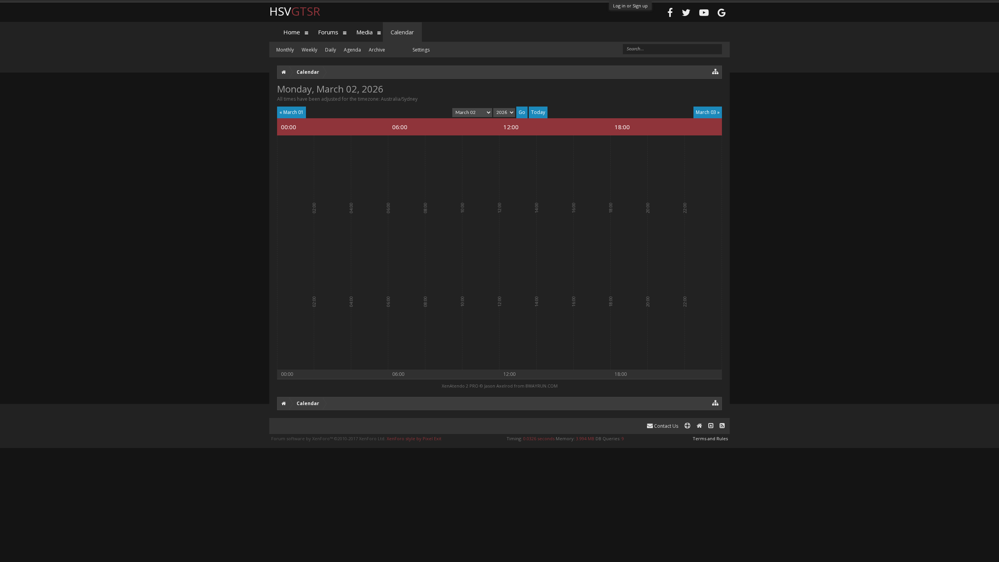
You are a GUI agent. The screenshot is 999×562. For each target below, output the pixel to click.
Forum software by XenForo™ (328, 438)
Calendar (402, 32)
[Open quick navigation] (715, 71)
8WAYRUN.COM (542, 386)
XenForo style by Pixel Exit (414, 438)
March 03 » (708, 112)
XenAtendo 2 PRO (460, 386)
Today (538, 112)
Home (291, 32)
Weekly (309, 49)
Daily (330, 49)
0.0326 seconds (539, 438)
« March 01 (291, 112)
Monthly (285, 49)
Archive (377, 49)
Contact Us (665, 426)
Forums (328, 32)
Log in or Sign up (630, 6)
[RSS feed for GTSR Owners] (722, 426)
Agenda (352, 49)
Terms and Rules (710, 438)
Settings (421, 49)
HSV (294, 11)
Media (364, 32)
